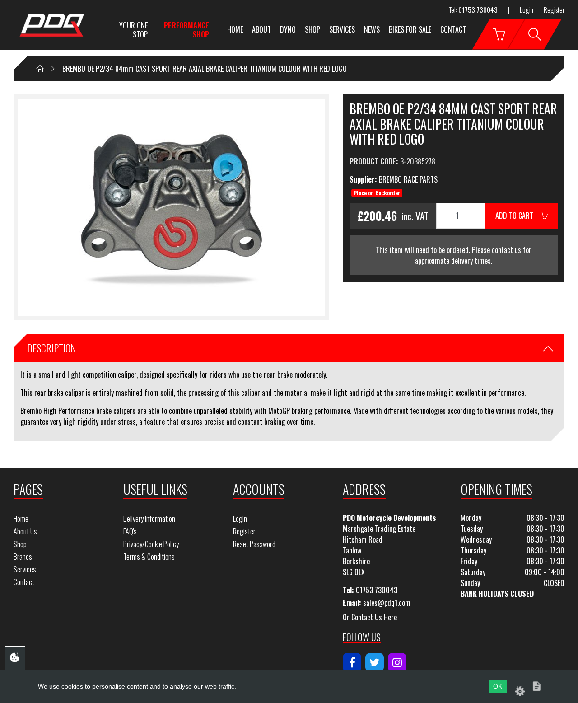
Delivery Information (149, 518)
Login (526, 9)
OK (497, 686)
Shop (312, 29)
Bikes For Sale (410, 29)
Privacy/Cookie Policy (151, 544)
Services (342, 29)
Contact (453, 29)
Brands (23, 556)
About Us (25, 531)
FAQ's (130, 531)
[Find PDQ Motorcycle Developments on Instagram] (397, 662)
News (372, 29)
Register (554, 9)
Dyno (288, 29)
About (261, 29)
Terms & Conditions (149, 556)
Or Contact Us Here (370, 617)
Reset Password (254, 544)
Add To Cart (518, 215)
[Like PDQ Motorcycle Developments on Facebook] (352, 662)
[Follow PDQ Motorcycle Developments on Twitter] (374, 662)
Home (235, 29)
